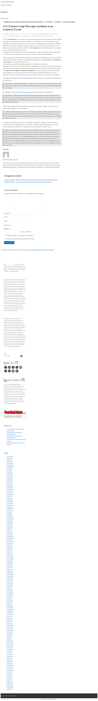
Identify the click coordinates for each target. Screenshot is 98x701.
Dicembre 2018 (10, 574)
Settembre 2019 (10, 562)
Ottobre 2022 (9, 506)
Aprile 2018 (9, 586)
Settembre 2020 (10, 541)
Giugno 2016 (9, 618)
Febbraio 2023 (10, 499)
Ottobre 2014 (9, 647)
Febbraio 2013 (10, 682)
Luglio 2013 (9, 673)
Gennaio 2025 (10, 475)
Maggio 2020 (10, 548)
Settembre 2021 (10, 522)
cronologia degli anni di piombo (26, 92)
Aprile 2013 (9, 678)
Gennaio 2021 (10, 534)
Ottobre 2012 (9, 689)
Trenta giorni (27, 21)
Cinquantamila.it (29, 78)
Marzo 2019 (9, 569)
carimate (12, 36)
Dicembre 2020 (10, 536)
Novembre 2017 (10, 595)
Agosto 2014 (9, 651)
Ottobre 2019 (9, 560)
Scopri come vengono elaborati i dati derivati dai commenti (39, 250)
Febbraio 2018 (10, 590)
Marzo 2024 (9, 484)
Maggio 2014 (10, 656)
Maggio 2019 (10, 565)
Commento (7, 213)
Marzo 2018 (9, 588)
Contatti (73, 21)
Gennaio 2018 (10, 591)
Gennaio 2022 (10, 515)
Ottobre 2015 (9, 632)
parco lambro (35, 36)
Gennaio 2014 (10, 663)
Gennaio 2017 (10, 605)
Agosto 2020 (9, 543)
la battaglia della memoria (41, 33)
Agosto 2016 (9, 614)
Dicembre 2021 (10, 517)
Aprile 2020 (9, 550)
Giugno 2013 (9, 675)
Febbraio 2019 (10, 571)
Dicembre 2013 (10, 665)
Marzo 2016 (9, 623)
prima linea (42, 36)
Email (5, 221)
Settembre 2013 (10, 670)
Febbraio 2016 (10, 625)
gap (22, 36)
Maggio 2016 (10, 619)
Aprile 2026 (9, 458)
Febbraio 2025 (10, 473)
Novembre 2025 (10, 466)
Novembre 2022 (10, 505)
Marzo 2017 (9, 604)
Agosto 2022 (9, 510)
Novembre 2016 (10, 609)
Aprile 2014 (9, 658)
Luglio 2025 (9, 470)
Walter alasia (49, 36)
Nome (5, 217)
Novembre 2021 (10, 519)
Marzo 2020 (9, 552)
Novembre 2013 (10, 666)
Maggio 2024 (10, 482)
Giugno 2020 (9, 546)
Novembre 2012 (10, 687)
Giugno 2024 (9, 480)
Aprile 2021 (9, 529)
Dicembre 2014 (10, 644)
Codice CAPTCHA (25, 231)
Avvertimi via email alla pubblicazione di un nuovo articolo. (20, 239)
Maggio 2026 (10, 456)
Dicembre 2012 (10, 685)
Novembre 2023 (10, 491)
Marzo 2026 (9, 459)
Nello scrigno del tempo (37, 21)
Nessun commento (53, 33)
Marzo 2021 (9, 531)
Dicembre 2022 (10, 503)
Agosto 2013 (9, 671)
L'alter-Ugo (4, 12)
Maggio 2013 (10, 677)
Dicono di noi (66, 21)
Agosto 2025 (9, 468)
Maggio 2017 (10, 602)
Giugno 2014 (9, 654)
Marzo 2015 (9, 638)
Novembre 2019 (10, 558)
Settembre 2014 (10, 649)
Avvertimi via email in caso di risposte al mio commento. (19, 235)
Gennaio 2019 (10, 572)
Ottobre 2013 (9, 668)
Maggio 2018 (10, 585)
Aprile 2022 (9, 513)
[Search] (21, 356)
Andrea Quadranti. (19, 124)
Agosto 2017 (9, 598)
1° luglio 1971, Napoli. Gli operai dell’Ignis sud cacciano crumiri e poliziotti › (28, 182)
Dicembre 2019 (10, 557)
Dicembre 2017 (10, 593)
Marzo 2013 (9, 680)
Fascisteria (49, 21)
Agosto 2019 (9, 564)
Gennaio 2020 (10, 555)
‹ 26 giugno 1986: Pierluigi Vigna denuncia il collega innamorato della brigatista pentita (30, 179)
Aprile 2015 (9, 637)
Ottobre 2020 (9, 539)
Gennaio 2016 (10, 626)
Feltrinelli (18, 36)
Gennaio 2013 (10, 684)
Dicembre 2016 (10, 607)
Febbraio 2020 (10, 553)
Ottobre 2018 (9, 578)
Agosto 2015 (9, 635)
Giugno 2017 (9, 600)
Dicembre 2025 (10, 465)
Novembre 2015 (10, 630)
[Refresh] (6, 228)
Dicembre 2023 (10, 489)
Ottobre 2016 (9, 611)
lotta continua (27, 36)
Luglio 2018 (9, 581)
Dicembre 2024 (10, 477)
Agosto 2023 (9, 496)
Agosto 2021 (9, 524)
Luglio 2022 (9, 512)
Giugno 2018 (9, 583)
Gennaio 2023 (10, 501)
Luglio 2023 (9, 498)
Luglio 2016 (9, 616)
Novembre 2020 (10, 538)
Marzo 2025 (9, 472)
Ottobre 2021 (9, 520)
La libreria (57, 21)
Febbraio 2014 (10, 661)
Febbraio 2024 (10, 485)
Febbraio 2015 (10, 640)
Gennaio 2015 (10, 642)
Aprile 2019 (9, 567)
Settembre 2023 (10, 494)
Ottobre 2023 (9, 492)
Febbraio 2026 (10, 461)
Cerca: (5, 353)
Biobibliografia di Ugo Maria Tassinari (14, 21)
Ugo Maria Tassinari (13, 159)
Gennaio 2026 (10, 463)
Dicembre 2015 (10, 628)
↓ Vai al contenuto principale (7, 1)
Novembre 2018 (10, 576)
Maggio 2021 (10, 527)
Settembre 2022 (10, 508)
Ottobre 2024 (9, 479)
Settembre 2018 (10, 579)
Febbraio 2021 (10, 532)
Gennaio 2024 (10, 487)
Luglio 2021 (9, 525)
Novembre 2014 (10, 645)
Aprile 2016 (9, 621)
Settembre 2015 (10, 633)
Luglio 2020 (9, 545)
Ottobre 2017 (9, 597)
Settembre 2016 (10, 612)
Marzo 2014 (9, 659)
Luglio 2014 (9, 652)
